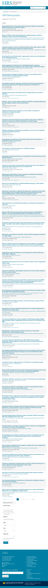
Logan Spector (19, 216)
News (28, 571)
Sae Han (4, 86)
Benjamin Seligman (6, 159)
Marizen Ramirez (40, 246)
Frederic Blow (36, 344)
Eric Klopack (5, 400)
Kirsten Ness (5, 216)
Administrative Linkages (32, 560)
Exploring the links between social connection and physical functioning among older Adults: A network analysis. (22, 175)
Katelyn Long (29, 293)
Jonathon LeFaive (12, 333)
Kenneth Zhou (15, 149)
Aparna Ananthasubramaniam (22, 177)
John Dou (18, 333)
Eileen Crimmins (12, 400)
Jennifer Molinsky (9, 294)
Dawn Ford (21, 409)
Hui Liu (9, 133)
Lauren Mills (9, 214)
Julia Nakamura (14, 293)
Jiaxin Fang (16, 264)
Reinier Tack (11, 38)
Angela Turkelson (6, 344)
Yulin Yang (33, 226)
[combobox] (9, 519)
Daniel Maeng (11, 354)
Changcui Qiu (10, 389)
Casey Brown (16, 474)
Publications (5, 11)
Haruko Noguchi (12, 142)
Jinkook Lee (39, 226)
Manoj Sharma (15, 409)
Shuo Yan (4, 483)
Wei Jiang (18, 273)
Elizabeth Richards (35, 418)
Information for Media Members (34, 573)
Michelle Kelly (21, 428)
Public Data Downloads (32, 557)
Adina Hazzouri (41, 284)
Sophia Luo (4, 333)
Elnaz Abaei (5, 113)
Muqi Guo (4, 492)
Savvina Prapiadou (33, 38)
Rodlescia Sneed (13, 168)
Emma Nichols (5, 226)
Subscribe (5, 576)
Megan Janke (5, 380)
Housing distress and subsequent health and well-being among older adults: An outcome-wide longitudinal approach (23, 290)
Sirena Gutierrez (20, 226)
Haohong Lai (8, 466)
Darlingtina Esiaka (28, 68)
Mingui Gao (5, 133)
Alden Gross (16, 492)
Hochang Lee (18, 354)
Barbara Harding (18, 284)
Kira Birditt (13, 344)
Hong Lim (4, 149)
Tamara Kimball (24, 38)
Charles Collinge (6, 59)
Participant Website (31, 556)
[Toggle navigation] (3, 8)
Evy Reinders (5, 38)
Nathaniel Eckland (11, 483)
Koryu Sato (4, 142)
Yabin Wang (5, 273)
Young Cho (9, 77)
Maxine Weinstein (24, 474)
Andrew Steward (16, 77)
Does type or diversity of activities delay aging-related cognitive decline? (22, 472)
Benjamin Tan (41, 38)
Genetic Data (30, 561)
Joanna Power (28, 428)
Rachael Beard (17, 363)
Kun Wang (11, 255)
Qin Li (3, 466)
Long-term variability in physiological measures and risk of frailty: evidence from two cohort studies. (23, 271)
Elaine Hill (24, 354)
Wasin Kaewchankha (30, 323)
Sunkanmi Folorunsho (7, 68)
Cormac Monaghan (6, 428)
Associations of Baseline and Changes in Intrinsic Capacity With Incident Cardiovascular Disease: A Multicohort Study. (22, 387)
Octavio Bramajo (6, 372)
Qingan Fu (34, 195)
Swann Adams (5, 124)
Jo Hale (3, 439)
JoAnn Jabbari (5, 363)
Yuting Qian (5, 311)
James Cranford (29, 344)
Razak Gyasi (24, 95)
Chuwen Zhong (5, 177)
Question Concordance (32, 564)
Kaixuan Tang (10, 264)
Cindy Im (4, 214)
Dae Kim (14, 159)
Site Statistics (30, 577)
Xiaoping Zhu (29, 389)
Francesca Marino (17, 237)
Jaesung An (11, 380)
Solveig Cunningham (18, 439)
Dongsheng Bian (33, 448)
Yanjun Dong (5, 255)
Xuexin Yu (4, 457)
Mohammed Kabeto (7, 409)
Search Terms (6, 505)
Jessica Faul (27, 409)
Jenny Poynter (31, 214)
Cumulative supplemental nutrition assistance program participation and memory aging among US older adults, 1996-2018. (23, 455)
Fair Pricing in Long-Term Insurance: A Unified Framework (18, 148)
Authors (5, 516)
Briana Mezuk (33, 177)
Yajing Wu (4, 264)
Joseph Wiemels (12, 216)
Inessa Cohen (32, 311)
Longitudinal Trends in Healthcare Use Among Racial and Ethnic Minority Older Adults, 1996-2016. (22, 253)
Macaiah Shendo (27, 284)
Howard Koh (36, 293)
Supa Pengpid (5, 95)
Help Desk (29, 569)
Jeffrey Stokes (12, 184)
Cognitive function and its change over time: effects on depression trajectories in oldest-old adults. (21, 111)
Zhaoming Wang (33, 216)
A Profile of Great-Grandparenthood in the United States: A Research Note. (23, 300)
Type (4, 522)
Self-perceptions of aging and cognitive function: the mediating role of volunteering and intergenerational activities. (22, 75)
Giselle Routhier (39, 354)
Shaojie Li (22, 264)
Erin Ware (30, 333)
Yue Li (9, 355)
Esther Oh (4, 49)
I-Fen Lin (11, 237)
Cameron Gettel (12, 311)
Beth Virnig (19, 246)
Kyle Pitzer (11, 363)
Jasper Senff (17, 38)
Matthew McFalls (6, 246)
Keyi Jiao (15, 448)
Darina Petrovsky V (32, 122)
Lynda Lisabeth (24, 372)
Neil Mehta (31, 372)
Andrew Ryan (13, 246)
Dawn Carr (9, 86)
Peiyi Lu (16, 457)
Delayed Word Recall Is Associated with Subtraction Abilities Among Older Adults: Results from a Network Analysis (23, 26)
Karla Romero (12, 226)
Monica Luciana (26, 59)
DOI (3, 43)
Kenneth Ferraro (11, 205)
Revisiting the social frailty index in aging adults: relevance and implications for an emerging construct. (24, 56)
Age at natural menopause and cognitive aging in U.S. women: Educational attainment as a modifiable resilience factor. (23, 490)
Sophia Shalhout (13, 122)
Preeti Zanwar (40, 122)
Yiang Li (4, 104)
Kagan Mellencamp (26, 237)
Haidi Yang (19, 466)
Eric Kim (16, 294)
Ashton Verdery (13, 302)
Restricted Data (30, 559)
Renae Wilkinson (6, 293)
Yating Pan (28, 195)
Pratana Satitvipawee (20, 323)
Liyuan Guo (23, 380)
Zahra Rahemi (5, 122)
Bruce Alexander (32, 246)
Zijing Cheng (5, 354)
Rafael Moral (15, 428)
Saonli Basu (26, 216)
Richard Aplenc (41, 216)
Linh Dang (12, 177)
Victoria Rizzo (17, 255)
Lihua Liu (11, 195)
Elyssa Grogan (25, 311)
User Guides (29, 565)
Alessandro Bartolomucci (16, 59)
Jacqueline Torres (6, 228)
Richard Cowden (22, 293)
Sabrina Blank (5, 168)
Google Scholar (5, 31)
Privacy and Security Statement (33, 578)
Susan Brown (5, 237)
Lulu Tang (4, 389)
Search (5, 542)
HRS (4, 566)
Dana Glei (4, 474)
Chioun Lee (9, 474)
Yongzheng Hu (11, 273)
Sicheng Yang (17, 195)
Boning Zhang (12, 29)
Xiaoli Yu (16, 389)
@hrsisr (5, 565)
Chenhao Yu (9, 448)
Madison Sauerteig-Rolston (8, 418)
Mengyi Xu (9, 149)
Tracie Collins (34, 284)
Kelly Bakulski (24, 333)
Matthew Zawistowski (38, 333)
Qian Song (18, 184)
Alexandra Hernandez (28, 49)
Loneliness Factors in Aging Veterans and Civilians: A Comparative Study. (22, 362)
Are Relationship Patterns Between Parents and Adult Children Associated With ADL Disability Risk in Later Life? (23, 416)
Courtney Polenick (20, 344)
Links (28, 576)
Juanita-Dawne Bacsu (22, 122)
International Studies (31, 566)
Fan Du (38, 195)
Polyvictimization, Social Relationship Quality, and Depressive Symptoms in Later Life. (23, 203)
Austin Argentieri (27, 39)
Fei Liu (19, 389)
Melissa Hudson (38, 214)
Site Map (29, 572)
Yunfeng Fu (23, 195)
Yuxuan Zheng (5, 29)
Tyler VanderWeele (22, 294)
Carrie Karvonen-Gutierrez (26, 492)
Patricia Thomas (19, 418)
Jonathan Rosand (36, 39)
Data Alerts (29, 574)
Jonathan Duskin (19, 39)
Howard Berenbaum (21, 483)
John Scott (43, 49)
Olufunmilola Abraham (18, 68)
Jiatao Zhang (20, 448)
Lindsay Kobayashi (9, 493)
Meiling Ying (5, 355)
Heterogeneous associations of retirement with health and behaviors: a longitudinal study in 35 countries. (22, 140)
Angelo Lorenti (9, 439)
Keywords (5, 534)
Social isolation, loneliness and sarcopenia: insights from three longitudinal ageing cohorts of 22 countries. (23, 446)
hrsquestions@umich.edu (9, 563)
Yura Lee (4, 77)
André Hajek (18, 95)
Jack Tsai (30, 294)
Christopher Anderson (10, 40)
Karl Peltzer (12, 95)
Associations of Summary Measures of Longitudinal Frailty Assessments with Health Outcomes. (24, 156)
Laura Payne (17, 380)
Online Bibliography (31, 562)
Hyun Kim (25, 246)
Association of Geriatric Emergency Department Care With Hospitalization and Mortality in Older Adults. (23, 309)
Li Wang (24, 389)
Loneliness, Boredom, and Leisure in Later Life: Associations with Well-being (23, 379)
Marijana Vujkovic (23, 214)
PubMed (5, 52)
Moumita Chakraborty (15, 372)
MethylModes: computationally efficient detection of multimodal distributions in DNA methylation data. (20, 331)
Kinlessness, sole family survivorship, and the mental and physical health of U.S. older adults (23, 235)
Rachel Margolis (6, 302)
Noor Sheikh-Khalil (11, 49)
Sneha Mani (10, 492)
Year (4, 528)
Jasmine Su (18, 311)
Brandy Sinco (19, 49)
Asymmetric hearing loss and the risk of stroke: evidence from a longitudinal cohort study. (24, 262)
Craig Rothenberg (40, 311)
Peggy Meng (16, 214)
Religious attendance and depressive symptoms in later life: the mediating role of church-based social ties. (23, 130)
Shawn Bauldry (27, 418)
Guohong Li (26, 448)
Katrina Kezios (10, 457)
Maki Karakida (5, 184)
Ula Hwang (7, 312)
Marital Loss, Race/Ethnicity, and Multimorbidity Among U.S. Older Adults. (23, 183)
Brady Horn (11, 284)
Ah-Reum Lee (28, 226)
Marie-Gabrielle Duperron (8, 39)
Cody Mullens (37, 49)
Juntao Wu (14, 466)
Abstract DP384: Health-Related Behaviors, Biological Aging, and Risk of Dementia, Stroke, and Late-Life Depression (22, 35)
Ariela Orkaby (19, 159)
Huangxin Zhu (5, 195)
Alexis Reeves (35, 492)
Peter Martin (11, 113)
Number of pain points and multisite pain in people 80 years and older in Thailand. (22, 93)
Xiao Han (4, 448)
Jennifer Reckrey (31, 354)
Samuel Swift (5, 284)
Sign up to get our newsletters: (10, 570)
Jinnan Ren (4, 205)
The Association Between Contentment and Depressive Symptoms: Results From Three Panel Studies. (23, 481)
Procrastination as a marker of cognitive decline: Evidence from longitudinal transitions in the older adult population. (23, 426)
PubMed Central (10, 61)
